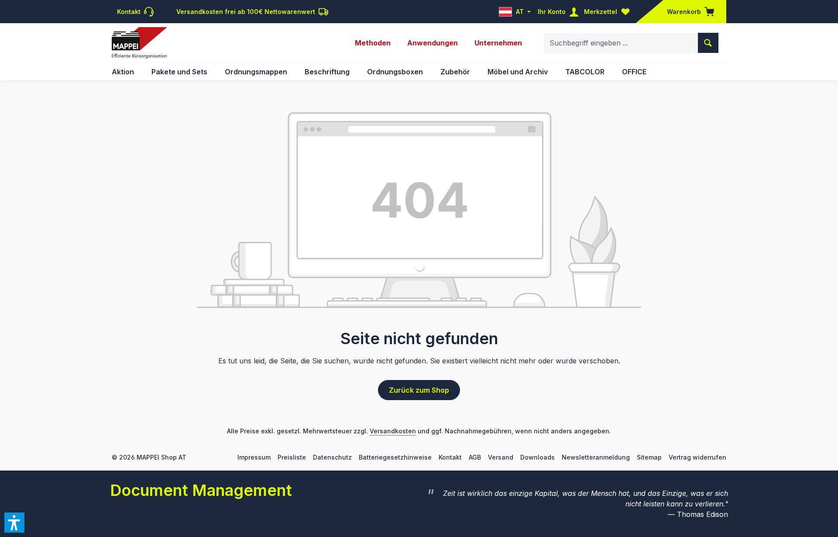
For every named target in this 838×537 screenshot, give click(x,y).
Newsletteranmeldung (596, 457)
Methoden (373, 42)
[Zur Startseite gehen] (139, 43)
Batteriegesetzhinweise (395, 457)
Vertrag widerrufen (697, 457)
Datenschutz (332, 457)
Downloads (537, 457)
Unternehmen (498, 42)
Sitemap (649, 457)
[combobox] (621, 43)
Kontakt (450, 457)
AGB (475, 457)
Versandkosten (393, 431)
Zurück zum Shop (419, 390)
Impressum (254, 457)
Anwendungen (432, 42)
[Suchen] (708, 43)
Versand (500, 457)
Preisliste (292, 457)
